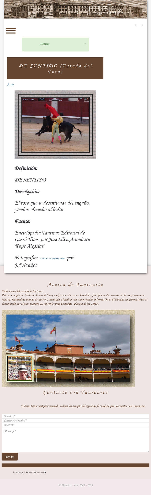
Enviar (10, 456)
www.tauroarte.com (52, 258)
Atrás (10, 84)
